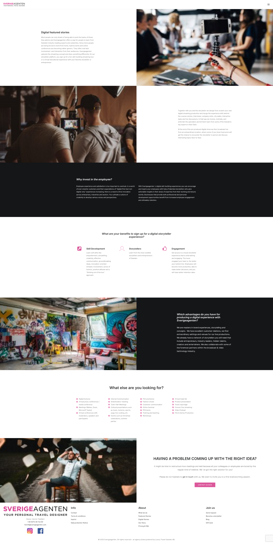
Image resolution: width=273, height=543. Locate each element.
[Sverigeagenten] (14, 4)
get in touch (188, 477)
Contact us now (205, 485)
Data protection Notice (79, 523)
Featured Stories (144, 516)
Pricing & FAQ (143, 526)
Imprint (73, 519)
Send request (211, 513)
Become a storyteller (214, 516)
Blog (207, 519)
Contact (74, 513)
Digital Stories (143, 519)
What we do (142, 513)
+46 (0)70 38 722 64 (35, 522)
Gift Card (209, 523)
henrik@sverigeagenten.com (35, 525)
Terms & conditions (78, 516)
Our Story (142, 523)
